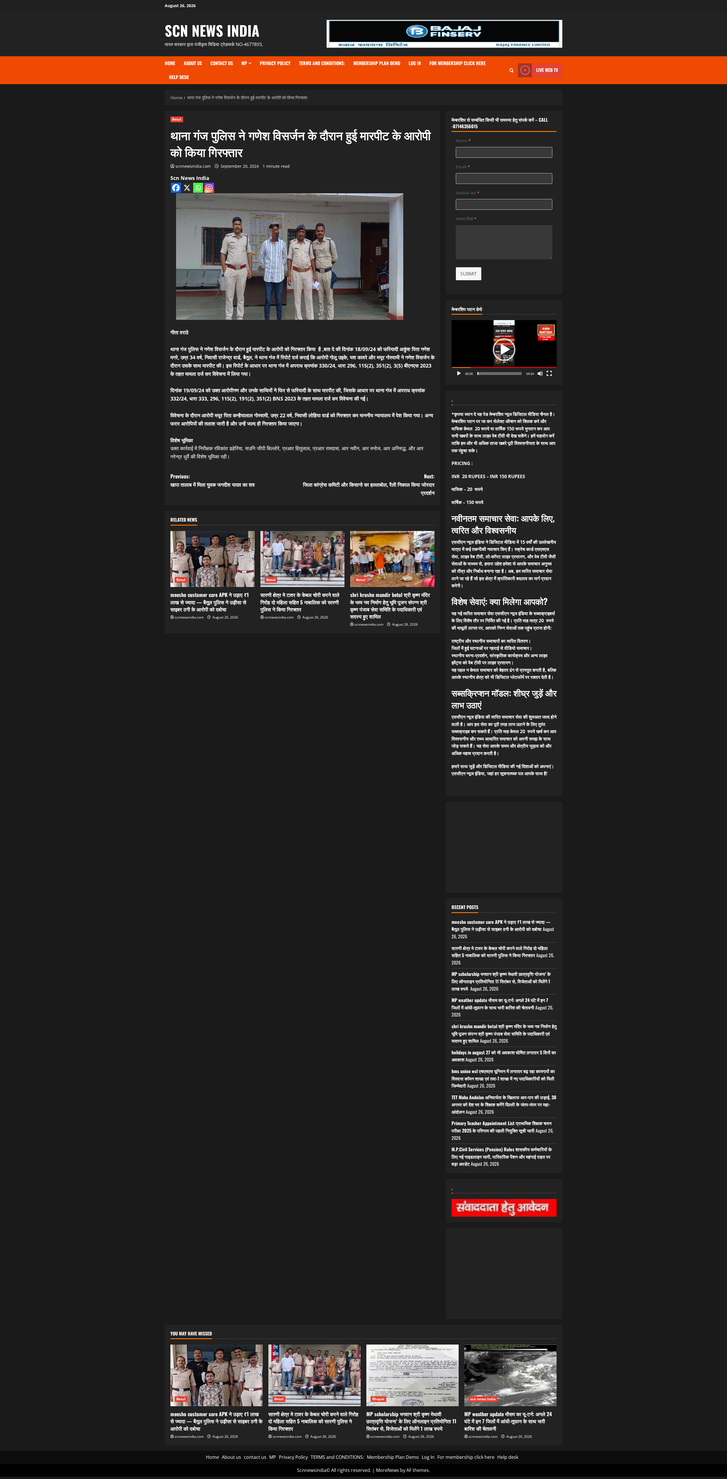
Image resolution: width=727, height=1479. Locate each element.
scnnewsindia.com (193, 166)
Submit (468, 274)
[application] (504, 349)
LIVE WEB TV (547, 70)
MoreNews (387, 1470)
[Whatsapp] (198, 188)
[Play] (459, 373)
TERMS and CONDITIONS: (322, 63)
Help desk (179, 77)
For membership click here (457, 63)
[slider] (499, 373)
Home (170, 63)
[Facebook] (176, 188)
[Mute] (540, 373)
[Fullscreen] (549, 373)
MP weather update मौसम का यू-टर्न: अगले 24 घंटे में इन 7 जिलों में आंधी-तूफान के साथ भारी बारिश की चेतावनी (500, 1004)
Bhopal (378, 1399)
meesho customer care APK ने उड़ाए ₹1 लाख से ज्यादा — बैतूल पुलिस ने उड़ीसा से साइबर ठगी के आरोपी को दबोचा (209, 602)
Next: (368, 484)
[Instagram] (209, 188)
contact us (221, 63)
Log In (415, 63)
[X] (187, 188)
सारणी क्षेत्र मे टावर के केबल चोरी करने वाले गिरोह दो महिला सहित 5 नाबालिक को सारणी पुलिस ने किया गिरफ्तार (299, 602)
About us (193, 63)
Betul (176, 119)
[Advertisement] (504, 847)
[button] (504, 349)
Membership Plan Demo (376, 63)
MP (244, 63)
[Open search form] (511, 70)
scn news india (212, 30)
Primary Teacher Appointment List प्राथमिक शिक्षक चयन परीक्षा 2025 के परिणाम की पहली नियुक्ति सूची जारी (501, 1127)
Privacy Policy (275, 63)
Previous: (212, 480)
